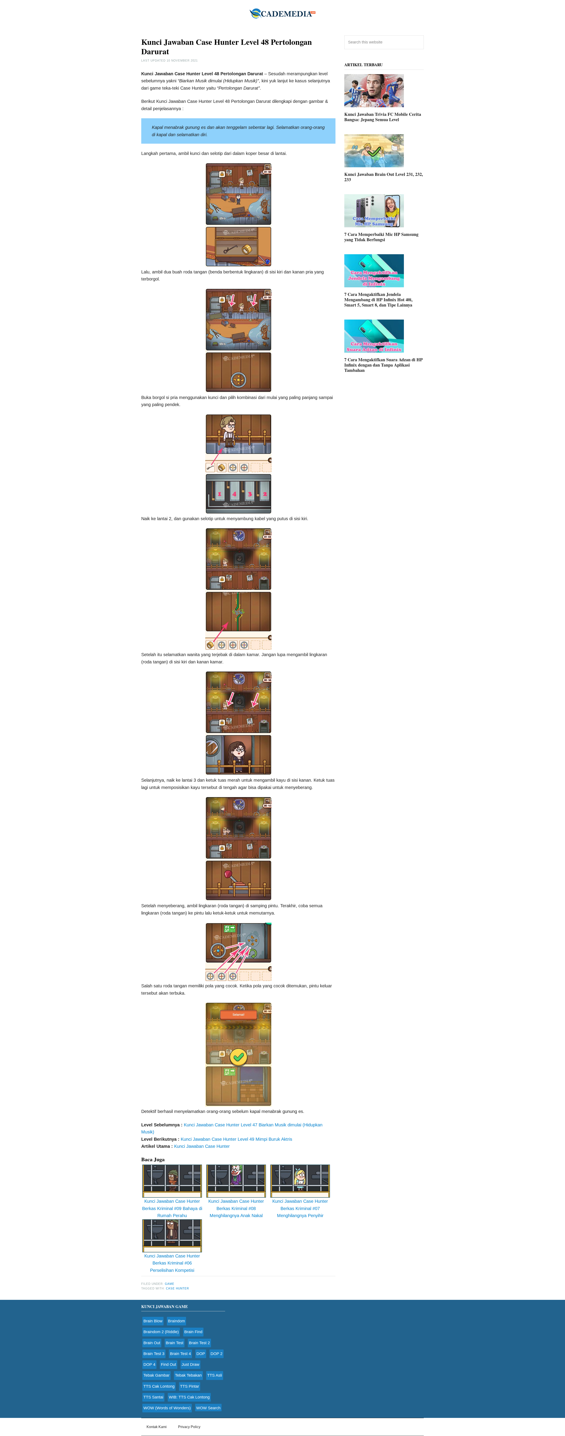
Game (169, 1283)
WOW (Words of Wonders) (167, 1408)
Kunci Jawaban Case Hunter (202, 1146)
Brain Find (193, 1332)
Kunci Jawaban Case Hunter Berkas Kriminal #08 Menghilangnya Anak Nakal (236, 1208)
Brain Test (174, 1343)
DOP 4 (149, 1364)
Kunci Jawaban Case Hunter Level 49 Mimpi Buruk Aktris (236, 1139)
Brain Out (151, 1343)
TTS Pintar (189, 1386)
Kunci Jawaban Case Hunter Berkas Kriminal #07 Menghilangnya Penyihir (300, 1208)
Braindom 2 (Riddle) (161, 1332)
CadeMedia (282, 13)
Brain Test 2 (199, 1343)
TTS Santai (153, 1397)
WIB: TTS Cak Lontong (189, 1397)
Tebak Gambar (156, 1375)
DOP (200, 1353)
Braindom (176, 1321)
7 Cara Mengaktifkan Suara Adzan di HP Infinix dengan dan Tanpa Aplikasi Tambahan (383, 364)
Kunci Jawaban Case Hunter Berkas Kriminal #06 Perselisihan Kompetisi (172, 1263)
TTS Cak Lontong (159, 1386)
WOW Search (208, 1408)
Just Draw (190, 1364)
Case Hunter (177, 1288)
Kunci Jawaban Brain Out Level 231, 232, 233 (383, 177)
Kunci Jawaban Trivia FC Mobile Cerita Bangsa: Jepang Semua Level (382, 117)
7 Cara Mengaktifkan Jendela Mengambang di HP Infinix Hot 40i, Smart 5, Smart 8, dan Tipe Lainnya (378, 299)
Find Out (168, 1364)
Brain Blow (152, 1321)
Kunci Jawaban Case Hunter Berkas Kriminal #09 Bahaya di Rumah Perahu (172, 1208)
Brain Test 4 (180, 1353)
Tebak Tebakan (188, 1375)
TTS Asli (214, 1375)
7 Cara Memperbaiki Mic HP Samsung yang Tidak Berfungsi (381, 237)
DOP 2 (216, 1353)
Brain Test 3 (153, 1353)
